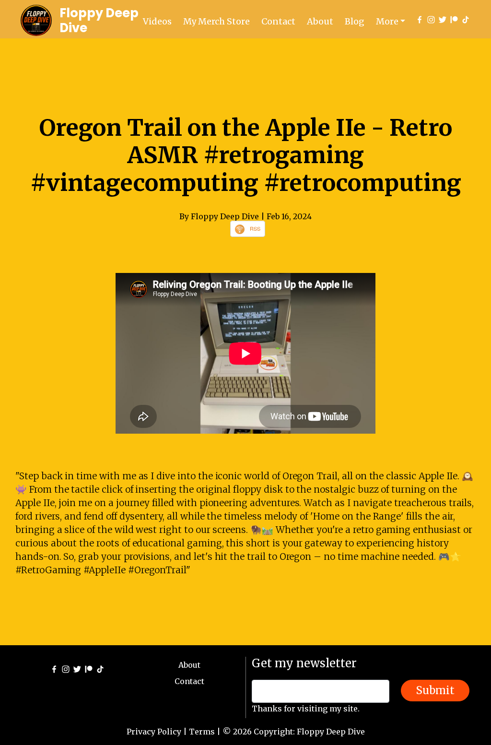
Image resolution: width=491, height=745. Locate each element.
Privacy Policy (154, 731)
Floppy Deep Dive (99, 20)
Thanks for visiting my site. (306, 708)
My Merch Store (216, 21)
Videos (157, 21)
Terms (202, 731)
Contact (278, 21)
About (320, 21)
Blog (354, 21)
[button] (391, 21)
